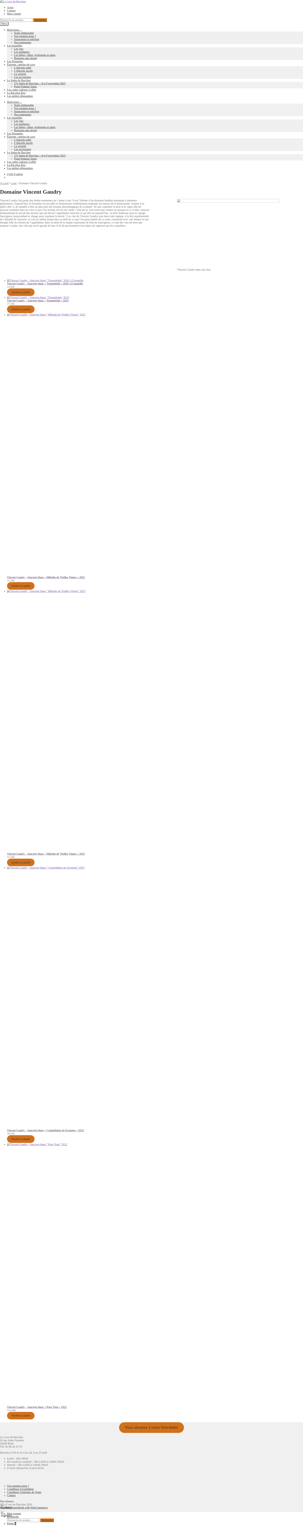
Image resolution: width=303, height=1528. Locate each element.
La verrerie (20, 74)
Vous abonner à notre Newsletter (151, 1427)
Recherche (40, 20)
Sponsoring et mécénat (26, 39)
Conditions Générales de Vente (24, 1492)
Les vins (18, 48)
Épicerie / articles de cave (21, 64)
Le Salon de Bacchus (19, 80)
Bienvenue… (14, 29)
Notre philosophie (24, 33)
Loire (14, 183)
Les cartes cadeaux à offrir (21, 89)
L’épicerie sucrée (23, 70)
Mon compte (14, 13)
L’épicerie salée (22, 67)
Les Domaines (15, 61)
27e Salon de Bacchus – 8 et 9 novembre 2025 (40, 83)
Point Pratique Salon (25, 86)
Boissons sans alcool (25, 58)
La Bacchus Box (16, 92)
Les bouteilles (14, 45)
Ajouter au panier (20, 292)
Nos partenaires (22, 42)
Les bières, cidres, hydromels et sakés (34, 55)
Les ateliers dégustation (20, 96)
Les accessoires (22, 77)
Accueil (4, 183)
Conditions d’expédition (20, 1489)
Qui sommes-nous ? (25, 36)
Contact (11, 10)
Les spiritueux (22, 51)
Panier (11, 1523)
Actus (10, 7)
